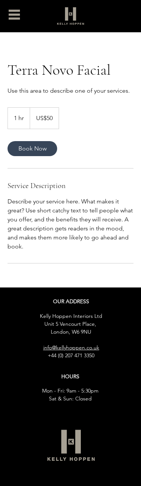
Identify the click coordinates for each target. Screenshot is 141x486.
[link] (32, 148)
